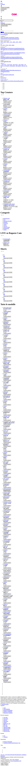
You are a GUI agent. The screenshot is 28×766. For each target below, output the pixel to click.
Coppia (12, 38)
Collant (3, 49)
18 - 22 (2, 45)
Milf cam (5, 724)
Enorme (12, 74)
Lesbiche (5, 38)
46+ (13, 45)
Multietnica (19, 52)
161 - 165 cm (19, 64)
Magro (5, 70)
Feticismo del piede (13, 48)
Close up (7, 49)
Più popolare (9, 37)
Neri (1, 61)
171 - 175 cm (5, 65)
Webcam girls (6, 729)
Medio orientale (14, 52)
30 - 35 (9, 42)
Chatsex (5, 722)
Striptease (19, 48)
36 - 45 (11, 45)
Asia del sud (15, 54)
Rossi (3, 61)
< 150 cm (3, 64)
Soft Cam (14, 37)
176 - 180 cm (10, 65)
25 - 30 (6, 42)
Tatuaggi (21, 58)
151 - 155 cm (7, 64)
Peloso (4, 77)
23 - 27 (5, 45)
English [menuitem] (6, 764)
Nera (19, 54)
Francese (9, 81)
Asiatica (5, 52)
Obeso (8, 71)
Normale (5, 74)
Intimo (17, 58)
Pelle (18, 57)
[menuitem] (2, 3)
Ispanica (9, 52)
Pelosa (2, 57)
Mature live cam (6, 723)
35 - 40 (12, 42)
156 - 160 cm (13, 64)
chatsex (15, 699)
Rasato (2, 77)
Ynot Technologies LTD (16, 760)
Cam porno (5, 718)
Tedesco (12, 81)
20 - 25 (3, 42)
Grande (9, 74)
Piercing (9, 58)
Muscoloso (15, 70)
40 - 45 (15, 42)
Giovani (9, 38)
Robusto (5, 71)
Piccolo (2, 74)
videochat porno (5, 704)
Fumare (23, 49)
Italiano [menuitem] (2, 764)
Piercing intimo (11, 57)
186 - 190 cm (22, 65)
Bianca (2, 52)
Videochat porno (6, 728)
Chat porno (5, 721)
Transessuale (16, 38)
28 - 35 (8, 45)
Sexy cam (5, 726)
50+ (21, 42)
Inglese (5, 81)
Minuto (2, 70)
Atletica (11, 70)
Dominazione (18, 49)
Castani (9, 61)
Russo (19, 81)
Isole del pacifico (8, 54)
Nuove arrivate (4, 37)
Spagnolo (16, 81)
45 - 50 (18, 42)
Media (8, 70)
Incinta (12, 58)
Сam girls (5, 717)
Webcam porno (6, 731)
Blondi (6, 61)
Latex (15, 57)
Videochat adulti (6, 727)
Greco (22, 81)
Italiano (2, 81)
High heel (5, 57)
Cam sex (5, 720)
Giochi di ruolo (12, 49)
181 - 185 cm (16, 65)
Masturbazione (4, 48)
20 (1, 42)
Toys (8, 48)
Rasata (15, 58)
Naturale (5, 58)
